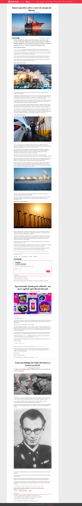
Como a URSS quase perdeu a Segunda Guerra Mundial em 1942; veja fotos (28, 496)
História (63, 1)
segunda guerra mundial (23, 490)
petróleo (16, 256)
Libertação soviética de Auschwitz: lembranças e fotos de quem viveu (27, 495)
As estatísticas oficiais (18, 49)
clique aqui (36, 357)
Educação (59, 1)
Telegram (49, 38)
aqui (39, 504)
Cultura (38, 1)
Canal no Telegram (18, 341)
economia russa (25, 256)
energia (30, 256)
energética (35, 256)
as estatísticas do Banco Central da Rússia (30, 147)
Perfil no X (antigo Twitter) (19, 343)
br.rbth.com (25, 335)
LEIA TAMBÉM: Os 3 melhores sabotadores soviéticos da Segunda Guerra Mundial (28, 486)
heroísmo (30, 490)
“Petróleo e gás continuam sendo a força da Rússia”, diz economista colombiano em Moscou (31, 280)
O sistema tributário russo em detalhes (21, 278)
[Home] (9, 2)
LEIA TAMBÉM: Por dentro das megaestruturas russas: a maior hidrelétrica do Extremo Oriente (31, 251)
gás (19, 256)
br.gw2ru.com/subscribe (38, 346)
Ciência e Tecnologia (49, 1)
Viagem (70, 1)
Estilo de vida (42, 1)
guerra (15, 490)
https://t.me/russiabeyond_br (20, 489)
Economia (55, 1)
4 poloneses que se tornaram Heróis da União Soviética (24, 498)
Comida (67, 1)
